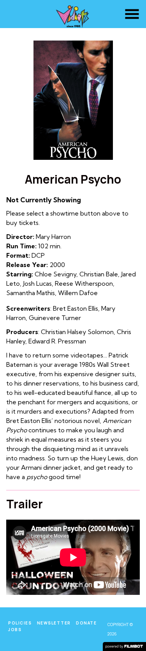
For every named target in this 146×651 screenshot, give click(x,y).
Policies (20, 623)
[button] (132, 14)
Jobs (14, 629)
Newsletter (54, 623)
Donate (86, 623)
